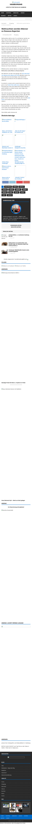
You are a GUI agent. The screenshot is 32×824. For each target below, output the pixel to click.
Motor (9, 15)
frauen (11, 189)
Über (2, 765)
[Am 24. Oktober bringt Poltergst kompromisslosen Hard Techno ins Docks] (19, 810)
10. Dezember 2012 (7, 34)
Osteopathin (11, 743)
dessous (21, 186)
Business (3, 15)
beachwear (8, 186)
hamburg (18, 189)
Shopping (8, 12)
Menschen (15, 12)
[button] (13, 823)
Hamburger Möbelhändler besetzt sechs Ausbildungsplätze (19, 250)
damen (15, 186)
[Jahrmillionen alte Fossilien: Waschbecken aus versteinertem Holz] (13, 810)
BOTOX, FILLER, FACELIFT (7, 746)
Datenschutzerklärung (6, 775)
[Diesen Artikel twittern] (12, 182)
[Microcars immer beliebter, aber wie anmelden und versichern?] (6, 805)
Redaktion (3, 770)
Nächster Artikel (16, 227)
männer (5, 192)
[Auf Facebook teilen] (5, 182)
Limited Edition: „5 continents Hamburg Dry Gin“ (19, 235)
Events (15, 15)
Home (2, 12)
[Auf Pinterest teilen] (19, 182)
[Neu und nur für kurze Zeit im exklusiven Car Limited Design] (13, 805)
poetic (22, 192)
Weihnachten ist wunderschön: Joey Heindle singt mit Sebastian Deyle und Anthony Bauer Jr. (18, 244)
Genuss (22, 12)
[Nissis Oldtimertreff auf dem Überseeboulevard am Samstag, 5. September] (19, 805)
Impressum (4, 772)
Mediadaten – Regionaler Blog (8, 768)
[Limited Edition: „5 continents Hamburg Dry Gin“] (4, 238)
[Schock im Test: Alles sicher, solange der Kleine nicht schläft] (26, 805)
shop (4, 195)
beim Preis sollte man (13, 85)
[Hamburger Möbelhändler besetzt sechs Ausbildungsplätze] (4, 253)
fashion (5, 189)
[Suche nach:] (16, 18)
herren (25, 189)
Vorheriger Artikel (16, 225)
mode (10, 192)
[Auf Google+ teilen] (26, 182)
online (16, 192)
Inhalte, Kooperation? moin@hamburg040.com (15, 259)
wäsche (10, 195)
